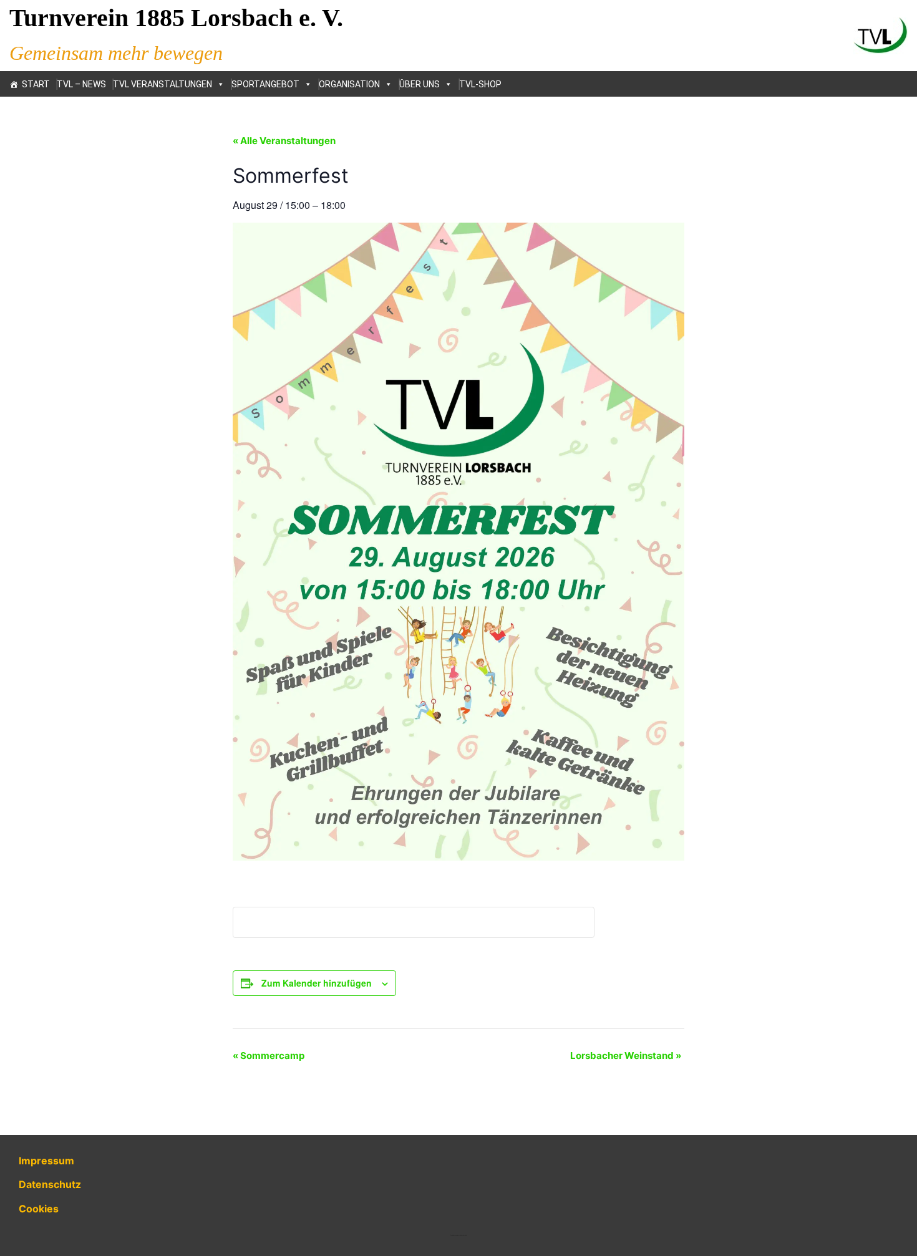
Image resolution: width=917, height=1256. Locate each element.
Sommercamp (268, 1055)
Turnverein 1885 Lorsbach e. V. (176, 18)
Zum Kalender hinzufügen (316, 983)
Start (36, 84)
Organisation (349, 84)
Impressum (46, 1160)
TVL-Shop (480, 84)
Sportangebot (265, 84)
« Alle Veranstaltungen (284, 141)
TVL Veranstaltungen (162, 84)
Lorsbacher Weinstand (625, 1055)
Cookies (39, 1208)
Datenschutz (50, 1184)
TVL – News (81, 84)
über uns (419, 84)
